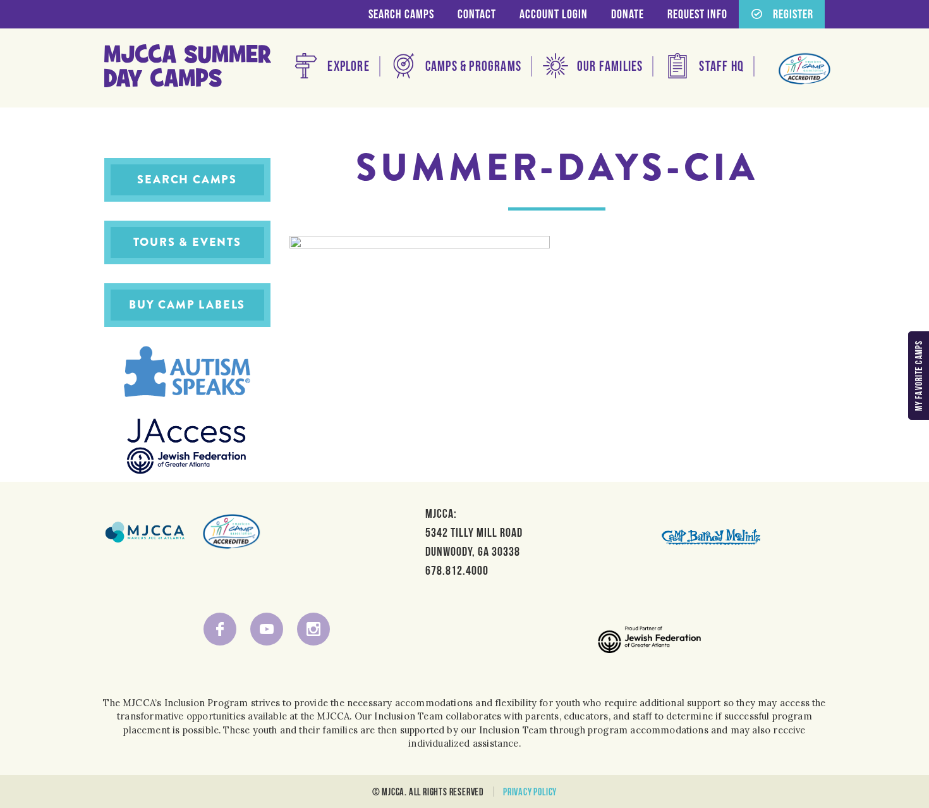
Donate (627, 14)
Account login (553, 14)
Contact (477, 14)
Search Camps (401, 14)
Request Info (697, 14)
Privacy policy (530, 792)
